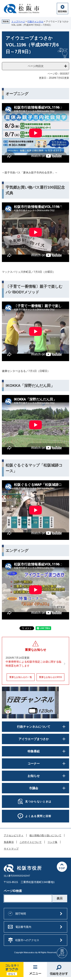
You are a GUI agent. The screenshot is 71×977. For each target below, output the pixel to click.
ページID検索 (13, 890)
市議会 (33, 788)
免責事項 (9, 842)
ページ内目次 (36, 66)
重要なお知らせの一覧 (20, 677)
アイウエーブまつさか (34, 739)
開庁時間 (20, 913)
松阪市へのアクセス (27, 940)
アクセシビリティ (13, 835)
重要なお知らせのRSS (50, 677)
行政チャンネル (35, 21)
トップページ (18, 21)
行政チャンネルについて (33, 726)
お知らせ (34, 775)
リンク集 (52, 842)
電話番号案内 (23, 926)
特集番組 (34, 751)
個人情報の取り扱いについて (45, 835)
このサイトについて (31, 842)
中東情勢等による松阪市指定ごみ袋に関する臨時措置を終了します (33, 663)
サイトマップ (11, 848)
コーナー (34, 763)
